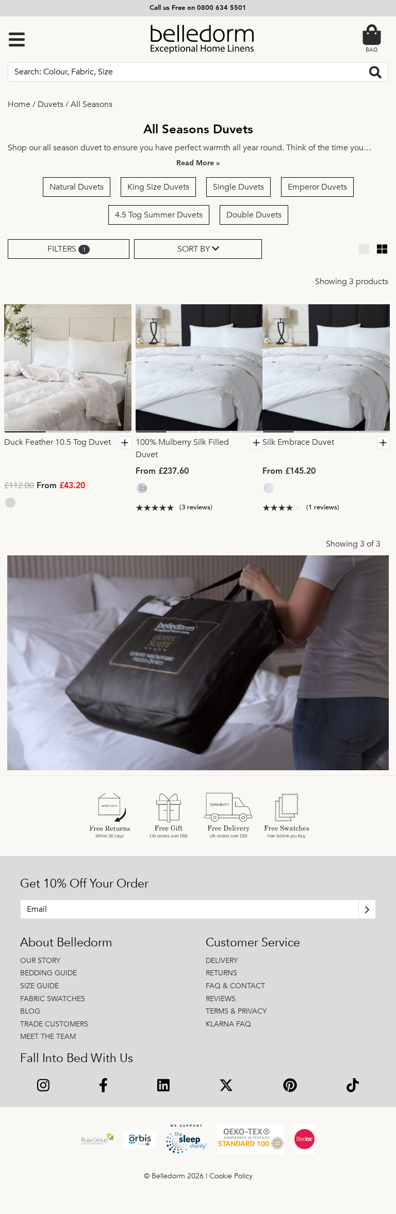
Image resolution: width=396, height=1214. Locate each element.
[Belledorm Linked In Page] (163, 1086)
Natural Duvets (77, 187)
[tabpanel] (67, 368)
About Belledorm (66, 943)
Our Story (40, 961)
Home (19, 104)
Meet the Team (48, 1036)
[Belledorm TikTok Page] (353, 1086)
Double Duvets (254, 215)
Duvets (50, 104)
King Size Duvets (158, 187)
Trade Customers (54, 1024)
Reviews (221, 999)
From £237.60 (162, 472)
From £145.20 (289, 472)
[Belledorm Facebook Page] (103, 1086)
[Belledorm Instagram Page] (43, 1086)
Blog (30, 1011)
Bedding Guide (48, 973)
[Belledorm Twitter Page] (226, 1086)
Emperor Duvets (317, 187)
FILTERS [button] (66, 249)
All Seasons (91, 104)
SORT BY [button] (194, 249)
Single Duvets (238, 187)
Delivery (222, 961)
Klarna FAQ (228, 1024)
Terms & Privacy (236, 1011)
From (44, 486)
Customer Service (253, 943)
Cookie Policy (231, 1176)
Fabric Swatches (52, 999)
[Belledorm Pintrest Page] (290, 1086)
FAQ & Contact (235, 986)
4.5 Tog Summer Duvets (159, 215)
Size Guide (39, 986)
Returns (221, 973)
